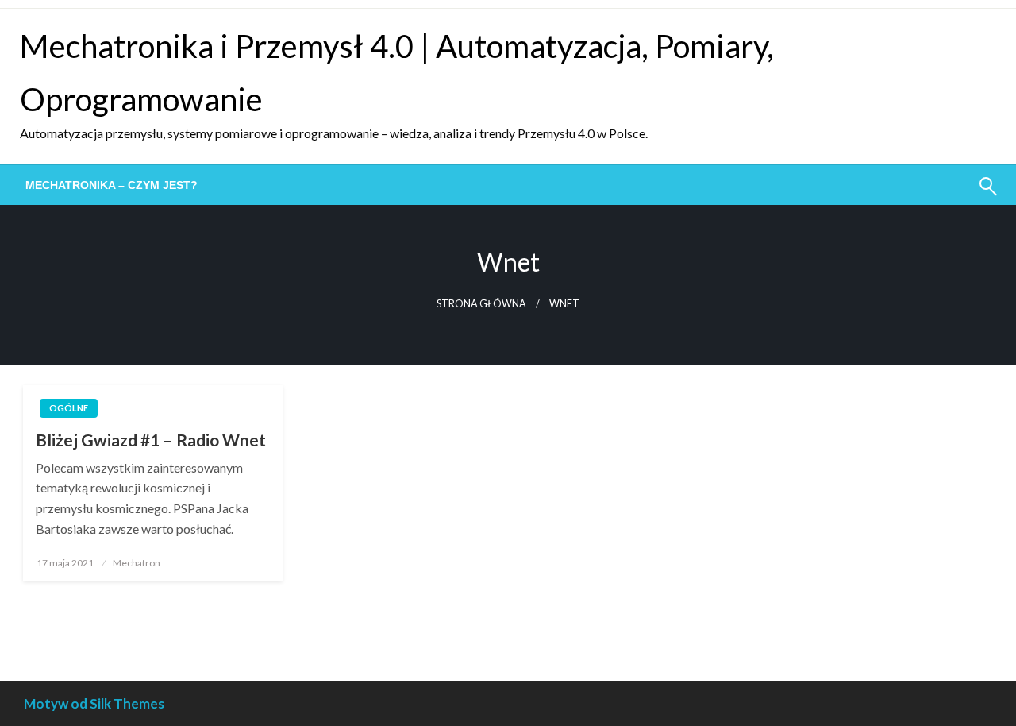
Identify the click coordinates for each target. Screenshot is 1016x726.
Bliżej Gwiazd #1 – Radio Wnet (151, 440)
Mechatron (136, 563)
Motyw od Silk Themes (94, 703)
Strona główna (481, 304)
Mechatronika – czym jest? (111, 185)
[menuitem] (111, 185)
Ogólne (68, 408)
